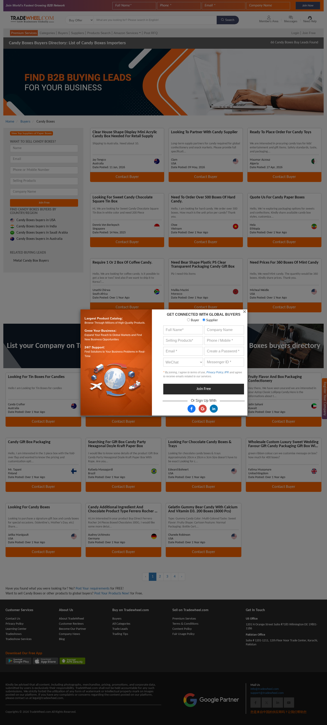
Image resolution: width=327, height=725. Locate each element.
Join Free (203, 389)
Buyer (194, 320)
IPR (226, 372)
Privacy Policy (214, 372)
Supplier (211, 320)
